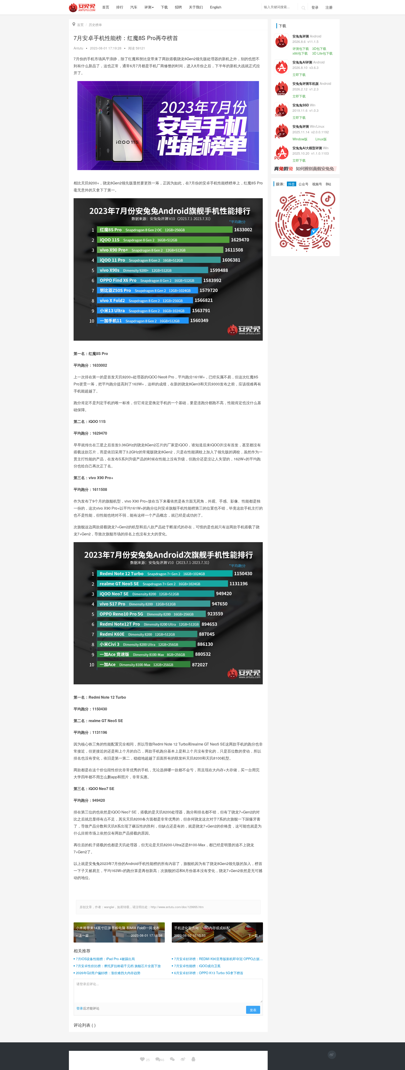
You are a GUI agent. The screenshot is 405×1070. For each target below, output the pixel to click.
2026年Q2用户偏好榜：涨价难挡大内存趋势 (108, 972)
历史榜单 (95, 24)
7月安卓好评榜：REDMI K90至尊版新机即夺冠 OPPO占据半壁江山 (218, 958)
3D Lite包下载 (322, 53)
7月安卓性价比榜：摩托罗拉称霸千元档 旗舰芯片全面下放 (118, 965)
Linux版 (321, 139)
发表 (253, 1009)
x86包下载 (300, 53)
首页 (78, 24)
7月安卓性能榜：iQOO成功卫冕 (197, 965)
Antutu (78, 48)
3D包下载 (319, 48)
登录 (315, 7)
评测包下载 (300, 48)
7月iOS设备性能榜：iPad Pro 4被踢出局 (105, 958)
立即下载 (299, 74)
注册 (329, 7)
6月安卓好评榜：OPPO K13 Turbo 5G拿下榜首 (208, 972)
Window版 (300, 139)
